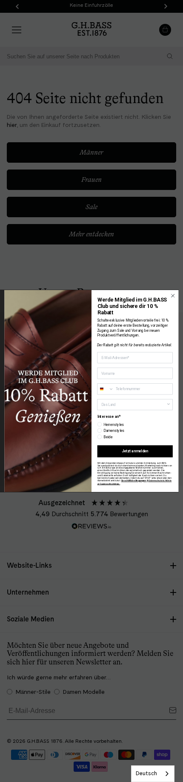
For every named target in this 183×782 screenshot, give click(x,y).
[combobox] (152, 773)
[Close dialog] (173, 295)
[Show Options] (168, 404)
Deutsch (146, 773)
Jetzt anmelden (135, 451)
